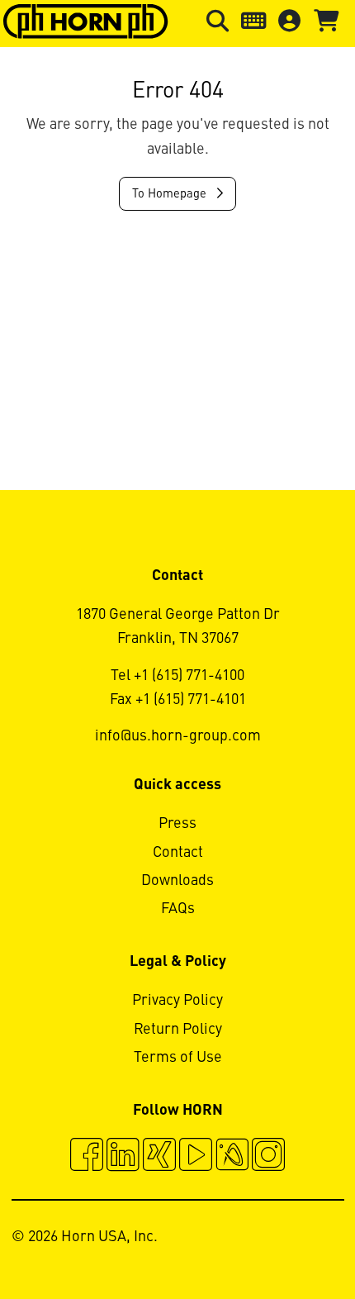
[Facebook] (86, 1156)
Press (177, 823)
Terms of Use (178, 1057)
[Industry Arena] (231, 1156)
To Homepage (171, 194)
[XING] (159, 1156)
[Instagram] (268, 1156)
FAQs (178, 909)
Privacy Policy (177, 1000)
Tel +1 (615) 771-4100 (177, 676)
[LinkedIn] (123, 1156)
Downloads (177, 880)
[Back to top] (279, 1241)
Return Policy (178, 1029)
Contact (178, 852)
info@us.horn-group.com (178, 736)
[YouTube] (195, 1156)
